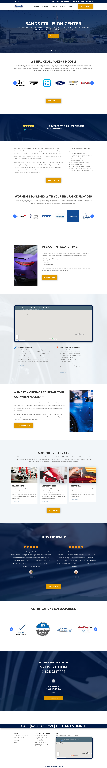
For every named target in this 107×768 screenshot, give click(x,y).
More (70, 6)
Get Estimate (85, 6)
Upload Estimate (71, 726)
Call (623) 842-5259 (37, 726)
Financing (54, 6)
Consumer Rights (19, 737)
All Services (53, 510)
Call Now (53, 36)
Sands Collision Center (53, 23)
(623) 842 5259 (53, 688)
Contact (63, 6)
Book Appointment (24, 425)
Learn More (21, 365)
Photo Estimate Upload (21, 735)
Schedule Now (53, 101)
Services (36, 6)
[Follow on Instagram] (15, 1)
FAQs (15, 742)
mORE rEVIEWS (53, 586)
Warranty (45, 6)
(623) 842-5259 (57, 1)
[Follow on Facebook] (18, 1)
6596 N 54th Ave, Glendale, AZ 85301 (78, 1)
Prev (15, 83)
